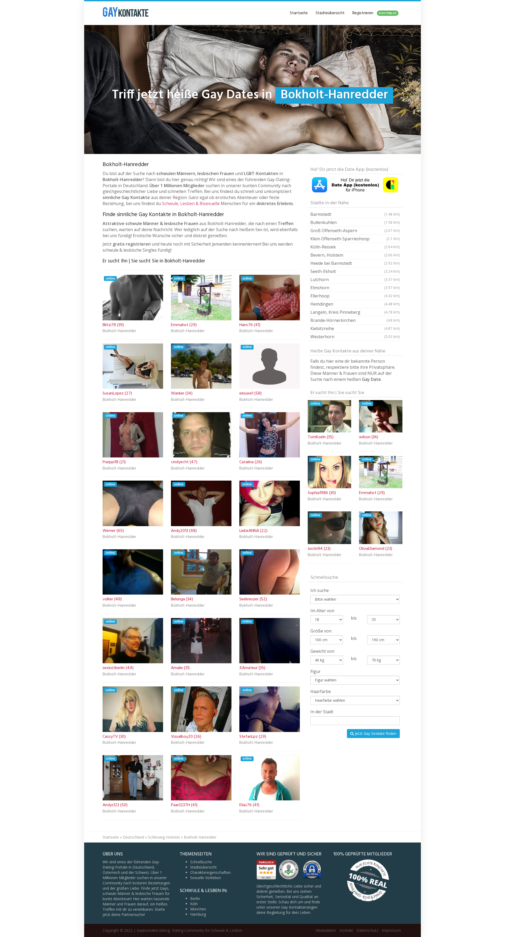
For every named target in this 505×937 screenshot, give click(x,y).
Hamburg (198, 914)
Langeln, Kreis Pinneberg (355, 312)
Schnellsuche (201, 861)
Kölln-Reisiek (355, 247)
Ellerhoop (355, 296)
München (198, 908)
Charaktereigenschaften (210, 872)
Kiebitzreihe (355, 328)
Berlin (195, 898)
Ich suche (319, 590)
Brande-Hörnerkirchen (355, 320)
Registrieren (374, 13)
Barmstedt (355, 214)
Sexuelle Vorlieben (205, 877)
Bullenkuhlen (355, 222)
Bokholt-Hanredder (119, 331)
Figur (315, 671)
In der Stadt (321, 712)
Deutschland (133, 837)
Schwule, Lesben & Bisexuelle (191, 203)
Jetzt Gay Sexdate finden (375, 733)
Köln (194, 903)
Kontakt (346, 930)
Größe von (320, 631)
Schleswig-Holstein (164, 837)
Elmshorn (355, 288)
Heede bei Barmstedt (355, 263)
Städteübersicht (330, 13)
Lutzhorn (355, 279)
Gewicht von (322, 651)
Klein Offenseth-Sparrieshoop (355, 239)
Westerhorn (355, 337)
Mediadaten (326, 930)
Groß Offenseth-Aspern (355, 230)
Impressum (391, 930)
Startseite (299, 13)
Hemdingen (355, 304)
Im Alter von (322, 611)
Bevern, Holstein (355, 255)
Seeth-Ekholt (355, 271)
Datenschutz (367, 930)
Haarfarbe (320, 691)
